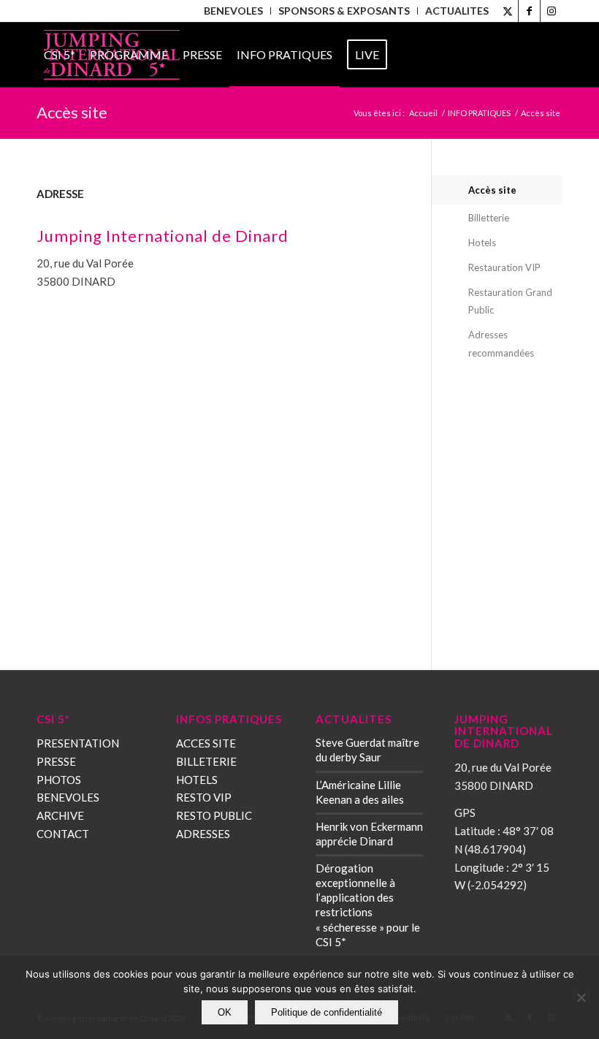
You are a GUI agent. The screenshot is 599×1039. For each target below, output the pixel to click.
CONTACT (63, 833)
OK (225, 1012)
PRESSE (56, 761)
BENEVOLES (68, 797)
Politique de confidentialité (326, 1012)
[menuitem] (234, 11)
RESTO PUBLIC (214, 815)
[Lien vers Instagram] (551, 11)
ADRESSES (203, 833)
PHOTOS (59, 779)
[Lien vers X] (507, 11)
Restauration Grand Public (510, 301)
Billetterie (488, 218)
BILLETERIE (206, 761)
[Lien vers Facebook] (529, 11)
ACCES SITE (206, 743)
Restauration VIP (504, 267)
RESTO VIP (204, 797)
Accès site (492, 190)
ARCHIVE (60, 815)
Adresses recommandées (501, 344)
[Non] (580, 997)
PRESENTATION (78, 743)
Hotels (482, 242)
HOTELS (197, 779)
